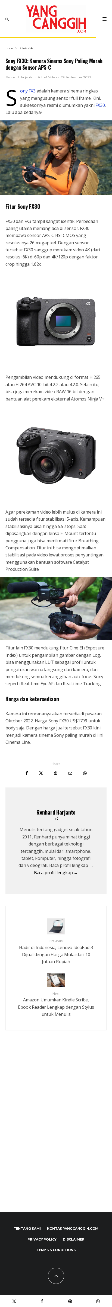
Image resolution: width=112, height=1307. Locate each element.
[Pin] (55, 773)
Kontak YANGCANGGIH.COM (72, 1228)
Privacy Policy (42, 1239)
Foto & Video (47, 77)
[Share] (27, 773)
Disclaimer (73, 1239)
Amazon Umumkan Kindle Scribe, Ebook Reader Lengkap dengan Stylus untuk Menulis (56, 1004)
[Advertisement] (56, 1133)
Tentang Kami (27, 1228)
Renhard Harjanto (19, 77)
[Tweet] (41, 773)
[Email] (70, 773)
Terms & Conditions (56, 1250)
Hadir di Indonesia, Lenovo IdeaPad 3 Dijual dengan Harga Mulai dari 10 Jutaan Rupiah (56, 952)
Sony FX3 (28, 91)
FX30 (100, 105)
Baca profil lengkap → (56, 873)
